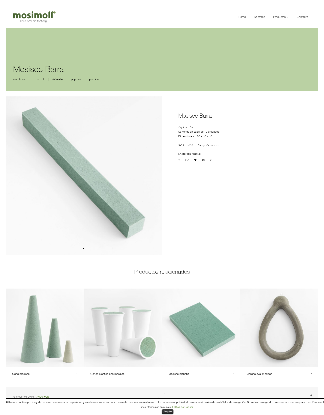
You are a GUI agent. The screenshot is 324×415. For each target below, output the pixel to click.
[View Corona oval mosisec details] (310, 373)
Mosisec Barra (195, 115)
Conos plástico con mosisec (107, 373)
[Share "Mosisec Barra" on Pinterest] (203, 160)
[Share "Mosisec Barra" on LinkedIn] (211, 160)
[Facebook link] (311, 395)
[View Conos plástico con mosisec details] (153, 373)
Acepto (168, 411)
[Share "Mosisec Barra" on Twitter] (195, 160)
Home (242, 17)
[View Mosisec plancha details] (232, 373)
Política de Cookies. (183, 406)
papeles (76, 79)
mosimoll (38, 79)
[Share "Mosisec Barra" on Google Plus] (187, 160)
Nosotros (259, 17)
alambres (19, 79)
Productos (279, 17)
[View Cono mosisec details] (75, 373)
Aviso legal (43, 396)
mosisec (57, 79)
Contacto (302, 17)
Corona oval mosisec (259, 373)
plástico (94, 79)
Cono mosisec (21, 373)
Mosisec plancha (179, 373)
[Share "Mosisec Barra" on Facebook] (179, 160)
